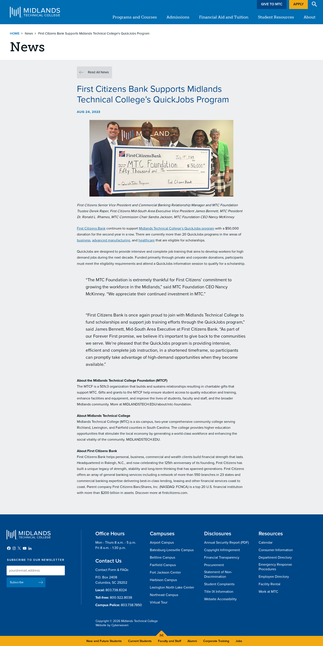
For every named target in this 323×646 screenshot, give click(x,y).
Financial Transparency (221, 557)
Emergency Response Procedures (275, 566)
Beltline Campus (162, 557)
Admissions (178, 17)
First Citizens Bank (91, 228)
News (29, 33)
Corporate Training (216, 641)
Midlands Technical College (35, 12)
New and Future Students (104, 641)
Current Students (140, 641)
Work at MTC (268, 591)
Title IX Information (218, 591)
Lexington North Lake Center (172, 587)
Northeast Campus (164, 595)
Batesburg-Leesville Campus (172, 550)
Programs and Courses (135, 17)
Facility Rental (269, 584)
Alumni (192, 641)
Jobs (239, 641)
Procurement (214, 565)
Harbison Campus (163, 580)
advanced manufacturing (111, 240)
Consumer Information (276, 550)
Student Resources (276, 17)
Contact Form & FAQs (111, 570)
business (83, 240)
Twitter (19, 548)
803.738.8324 (116, 590)
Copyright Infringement (222, 550)
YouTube (24, 548)
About (309, 17)
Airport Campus (162, 542)
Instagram (14, 548)
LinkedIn (30, 548)
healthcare (146, 240)
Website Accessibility (220, 599)
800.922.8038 (121, 597)
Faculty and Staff (169, 641)
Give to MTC (271, 4)
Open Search (314, 4)
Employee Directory (274, 576)
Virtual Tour (158, 602)
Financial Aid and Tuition (223, 17)
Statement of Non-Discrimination (218, 574)
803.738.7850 (131, 605)
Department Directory (275, 557)
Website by (112, 625)
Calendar (265, 542)
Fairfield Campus (163, 565)
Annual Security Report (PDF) (226, 542)
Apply (298, 4)
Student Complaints (219, 584)
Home (15, 33)
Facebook (9, 548)
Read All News (98, 72)
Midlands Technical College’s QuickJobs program (176, 228)
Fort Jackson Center (165, 572)
